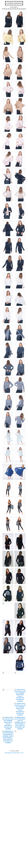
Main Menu (14, 7)
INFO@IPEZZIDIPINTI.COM (14, 752)
